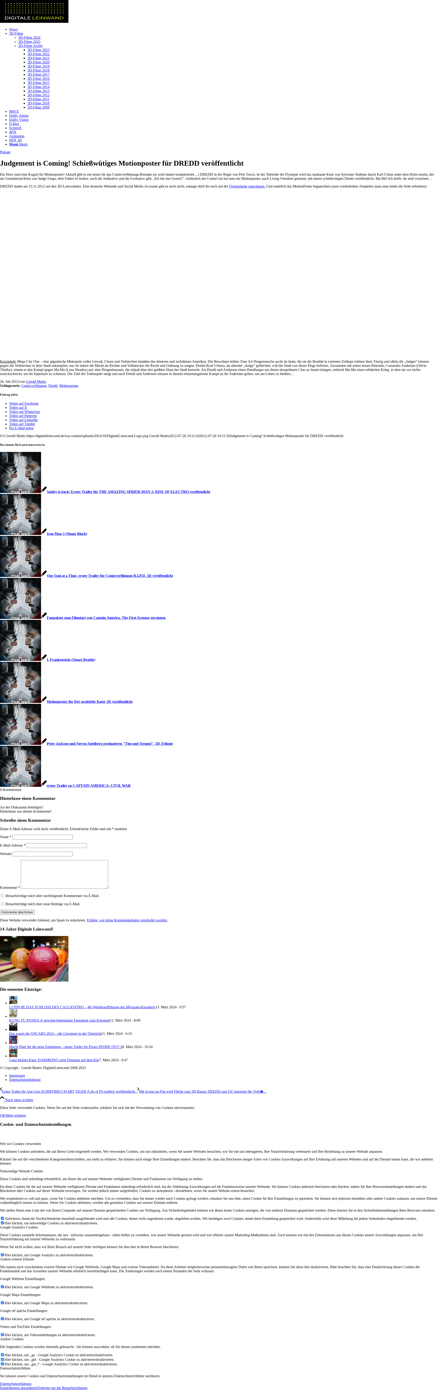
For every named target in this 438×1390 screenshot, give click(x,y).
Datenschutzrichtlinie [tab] (15, 1368)
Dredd (52, 386)
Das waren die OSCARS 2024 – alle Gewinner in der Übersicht (55, 1033)
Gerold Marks (36, 381)
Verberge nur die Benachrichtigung (62, 1388)
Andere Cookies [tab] (11, 1339)
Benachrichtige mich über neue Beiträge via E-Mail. (42, 904)
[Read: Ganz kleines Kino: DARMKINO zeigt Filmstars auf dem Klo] (13, 1056)
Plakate (5, 152)
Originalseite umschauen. (247, 186)
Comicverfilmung (34, 386)
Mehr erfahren (15, 1115)
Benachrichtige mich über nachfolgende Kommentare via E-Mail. (52, 896)
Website (5, 854)
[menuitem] (223, 29)
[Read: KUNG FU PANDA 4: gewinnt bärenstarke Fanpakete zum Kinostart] (13, 1016)
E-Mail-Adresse (13, 845)
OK (2, 1115)
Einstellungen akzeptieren (18, 1388)
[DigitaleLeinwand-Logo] (34, 21)
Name (5, 837)
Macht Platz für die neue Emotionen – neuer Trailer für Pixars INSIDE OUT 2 (65, 1047)
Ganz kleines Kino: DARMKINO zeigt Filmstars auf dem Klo (54, 1060)
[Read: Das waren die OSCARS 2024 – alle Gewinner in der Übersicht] (13, 1029)
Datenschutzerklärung (15, 1384)
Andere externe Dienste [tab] (17, 1259)
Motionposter (68, 386)
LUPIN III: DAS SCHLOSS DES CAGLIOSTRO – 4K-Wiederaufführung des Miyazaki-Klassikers (82, 1007)
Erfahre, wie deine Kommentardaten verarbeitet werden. (127, 920)
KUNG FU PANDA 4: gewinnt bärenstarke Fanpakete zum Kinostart (59, 1020)
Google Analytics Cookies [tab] (19, 1227)
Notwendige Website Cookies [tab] (21, 1171)
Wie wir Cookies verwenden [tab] (20, 1144)
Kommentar (10, 887)
